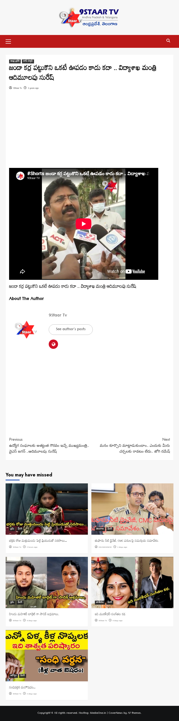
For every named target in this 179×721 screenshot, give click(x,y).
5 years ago (33, 88)
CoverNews (116, 713)
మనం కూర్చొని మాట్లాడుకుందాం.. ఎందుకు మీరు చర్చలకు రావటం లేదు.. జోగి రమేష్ (135, 445)
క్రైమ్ (12, 529)
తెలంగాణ (100, 529)
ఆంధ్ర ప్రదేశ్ (14, 61)
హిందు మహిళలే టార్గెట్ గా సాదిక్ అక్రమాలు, (34, 614)
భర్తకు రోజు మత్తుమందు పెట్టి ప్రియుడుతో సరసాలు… (38, 541)
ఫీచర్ (20, 529)
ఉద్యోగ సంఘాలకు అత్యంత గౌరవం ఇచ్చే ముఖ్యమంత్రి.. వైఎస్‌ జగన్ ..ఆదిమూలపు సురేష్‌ (49, 445)
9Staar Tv (17, 88)
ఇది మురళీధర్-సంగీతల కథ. (110, 614)
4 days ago (32, 621)
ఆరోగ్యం (13, 676)
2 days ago (122, 547)
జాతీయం (100, 603)
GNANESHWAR (105, 547)
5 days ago (32, 694)
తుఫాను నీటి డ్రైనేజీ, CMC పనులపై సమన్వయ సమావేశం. (127, 541)
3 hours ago (32, 547)
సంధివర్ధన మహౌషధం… (22, 688)
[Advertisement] (89, 133)
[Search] (168, 41)
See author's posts (71, 329)
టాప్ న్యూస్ (28, 61)
